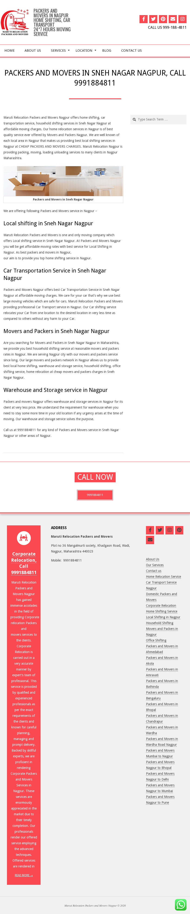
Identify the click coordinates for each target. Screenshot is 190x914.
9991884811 (95, 495)
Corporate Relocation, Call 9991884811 (24, 563)
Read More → (24, 875)
